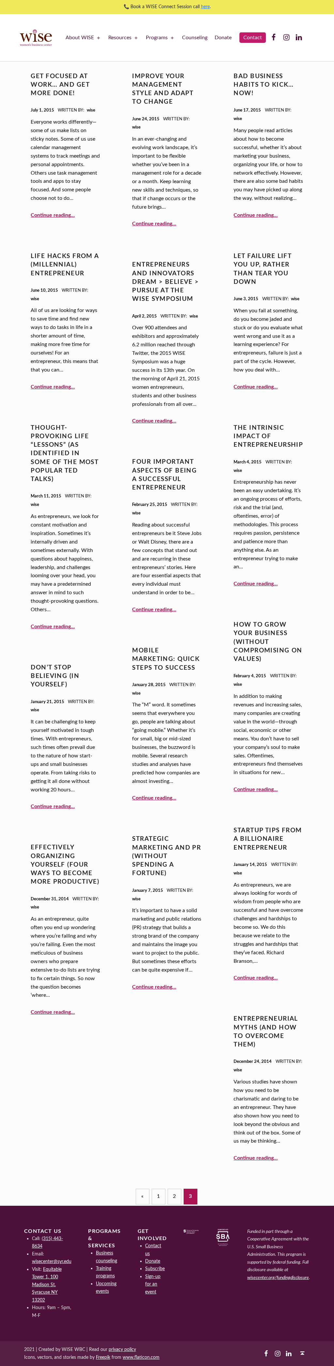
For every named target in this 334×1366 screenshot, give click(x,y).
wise (91, 110)
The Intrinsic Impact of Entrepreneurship (268, 436)
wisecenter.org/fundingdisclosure (278, 1277)
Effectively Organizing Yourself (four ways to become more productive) (65, 864)
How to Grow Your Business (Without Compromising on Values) (268, 642)
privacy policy (122, 1349)
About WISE (80, 37)
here (205, 7)
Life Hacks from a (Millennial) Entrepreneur (65, 265)
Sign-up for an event (152, 1284)
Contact (252, 37)
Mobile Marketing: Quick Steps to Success (166, 659)
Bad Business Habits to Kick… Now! (264, 85)
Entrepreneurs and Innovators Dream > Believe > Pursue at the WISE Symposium (165, 282)
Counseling (194, 37)
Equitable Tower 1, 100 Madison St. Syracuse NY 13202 (47, 1285)
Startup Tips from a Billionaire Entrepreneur (268, 839)
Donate (223, 37)
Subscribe (155, 1268)
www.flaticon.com (141, 1357)
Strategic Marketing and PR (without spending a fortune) (166, 856)
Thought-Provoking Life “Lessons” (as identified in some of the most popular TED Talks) (64, 454)
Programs (157, 37)
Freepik (103, 1357)
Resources (119, 37)
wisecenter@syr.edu (51, 1261)
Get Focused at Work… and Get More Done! (60, 85)
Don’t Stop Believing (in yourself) (55, 676)
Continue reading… (53, 215)
